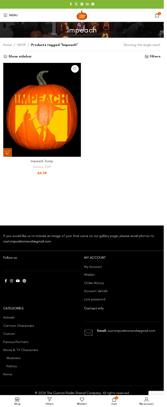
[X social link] (76, 4)
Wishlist (89, 275)
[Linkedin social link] (87, 4)
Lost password (94, 299)
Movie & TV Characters (20, 350)
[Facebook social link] (70, 4)
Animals (8, 317)
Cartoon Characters (18, 326)
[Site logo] (82, 15)
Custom (9, 334)
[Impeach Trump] (42, 110)
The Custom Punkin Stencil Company (74, 393)
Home (7, 45)
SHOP (21, 45)
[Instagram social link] (11, 281)
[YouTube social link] (17, 281)
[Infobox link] (122, 332)
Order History (94, 283)
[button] (7, 152)
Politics (38, 167)
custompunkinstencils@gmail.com (27, 241)
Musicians (13, 358)
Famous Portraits (15, 342)
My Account (93, 267)
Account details (96, 291)
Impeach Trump (42, 161)
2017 (48, 167)
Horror (7, 374)
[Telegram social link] (93, 4)
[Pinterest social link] (82, 4)
